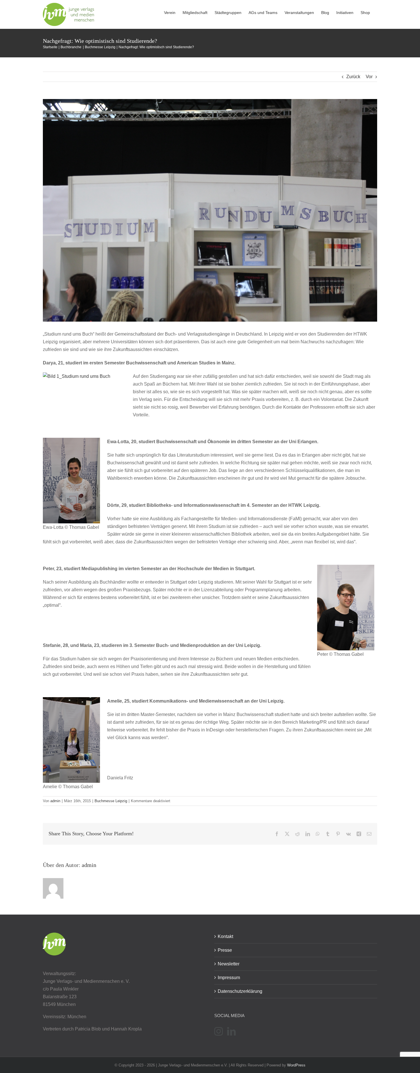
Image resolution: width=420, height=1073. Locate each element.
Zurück (353, 76)
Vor (369, 76)
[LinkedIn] (231, 1031)
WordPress (296, 1065)
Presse (225, 950)
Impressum (229, 977)
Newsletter (228, 963)
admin (55, 801)
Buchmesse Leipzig (111, 801)
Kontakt (225, 936)
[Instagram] (218, 1031)
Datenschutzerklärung (240, 991)
